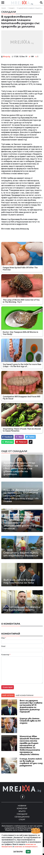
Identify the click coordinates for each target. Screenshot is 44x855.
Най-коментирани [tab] (24, 695)
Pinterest (22, 442)
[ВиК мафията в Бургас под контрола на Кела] (22, 574)
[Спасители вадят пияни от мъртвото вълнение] (22, 547)
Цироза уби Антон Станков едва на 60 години (30, 720)
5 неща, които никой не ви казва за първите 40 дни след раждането (31, 762)
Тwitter (32, 437)
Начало (3, 8)
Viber (20, 437)
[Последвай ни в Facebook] (22, 797)
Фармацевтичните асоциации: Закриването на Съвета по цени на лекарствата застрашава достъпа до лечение (20, 521)
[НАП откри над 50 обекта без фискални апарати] (22, 601)
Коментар (5, 655)
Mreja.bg (6, 57)
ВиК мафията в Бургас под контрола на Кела (19, 581)
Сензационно (22, 817)
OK (28, 851)
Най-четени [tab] (8, 695)
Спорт (22, 820)
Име (3, 638)
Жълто (22, 811)
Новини (22, 806)
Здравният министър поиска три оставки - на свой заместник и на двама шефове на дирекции (20, 469)
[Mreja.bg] (22, 789)
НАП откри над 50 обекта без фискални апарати (21, 608)
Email (3, 646)
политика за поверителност (26, 847)
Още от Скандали (14, 451)
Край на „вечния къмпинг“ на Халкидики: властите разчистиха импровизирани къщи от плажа (21, 496)
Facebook (8, 437)
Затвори (18, 851)
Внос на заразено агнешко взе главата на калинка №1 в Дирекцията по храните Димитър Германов (31, 706)
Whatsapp (9, 442)
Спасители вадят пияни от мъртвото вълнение (20, 554)
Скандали (11, 8)
